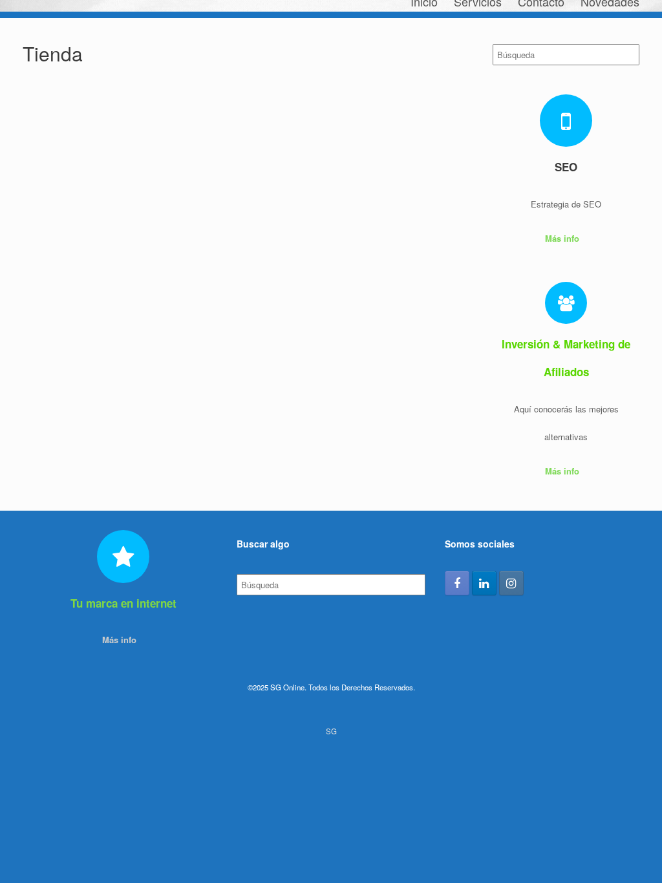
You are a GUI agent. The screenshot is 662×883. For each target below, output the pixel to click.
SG (331, 731)
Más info (563, 238)
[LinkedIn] (484, 583)
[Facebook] (457, 583)
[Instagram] (511, 583)
